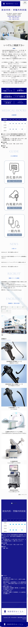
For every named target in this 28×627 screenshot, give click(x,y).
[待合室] (9, 307)
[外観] (3, 307)
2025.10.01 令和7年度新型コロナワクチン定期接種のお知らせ (13, 257)
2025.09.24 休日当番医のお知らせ (9, 266)
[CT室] (9, 311)
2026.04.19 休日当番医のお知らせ (9, 252)
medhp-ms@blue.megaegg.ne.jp (15, 286)
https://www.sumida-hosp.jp (14, 290)
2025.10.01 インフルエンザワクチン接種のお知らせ (13, 262)
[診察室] (19, 307)
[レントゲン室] (24, 307)
